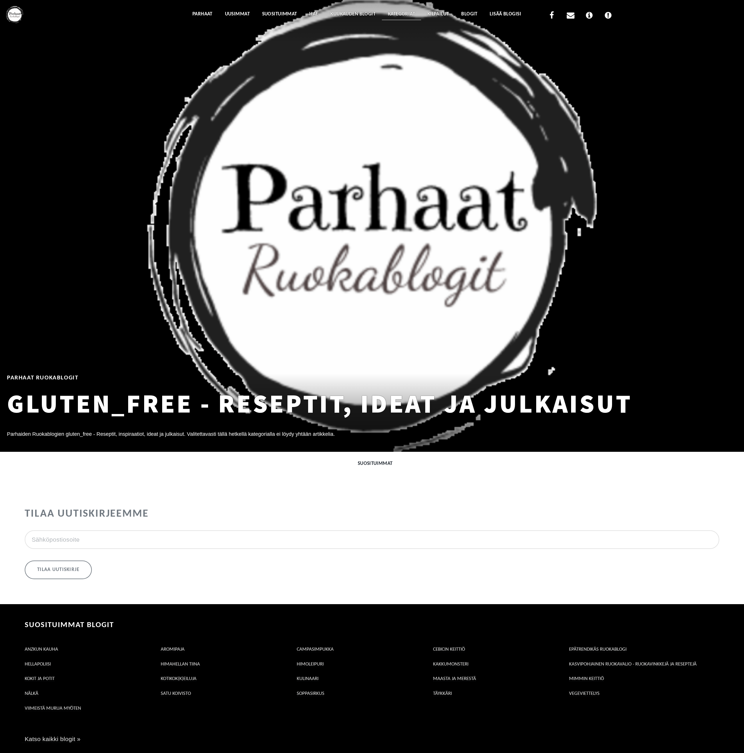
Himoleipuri (310, 664)
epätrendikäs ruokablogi (598, 649)
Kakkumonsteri (450, 664)
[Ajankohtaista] (608, 16)
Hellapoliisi (38, 664)
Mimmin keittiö (586, 678)
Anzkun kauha (41, 649)
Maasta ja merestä (454, 678)
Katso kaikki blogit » (53, 739)
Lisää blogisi (505, 14)
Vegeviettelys (584, 693)
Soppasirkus (310, 693)
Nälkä (31, 693)
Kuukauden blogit (352, 14)
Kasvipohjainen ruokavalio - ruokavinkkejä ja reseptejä (633, 664)
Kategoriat (401, 14)
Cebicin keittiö (449, 649)
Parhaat (202, 14)
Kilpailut (438, 14)
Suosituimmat (279, 14)
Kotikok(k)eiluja (178, 678)
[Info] (589, 16)
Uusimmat (237, 14)
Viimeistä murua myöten (53, 708)
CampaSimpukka (315, 649)
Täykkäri (442, 693)
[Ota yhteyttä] (570, 16)
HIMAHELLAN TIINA (180, 664)
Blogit (469, 14)
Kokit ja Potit (40, 678)
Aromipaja (173, 649)
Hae (313, 14)
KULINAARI (308, 678)
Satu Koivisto (176, 693)
